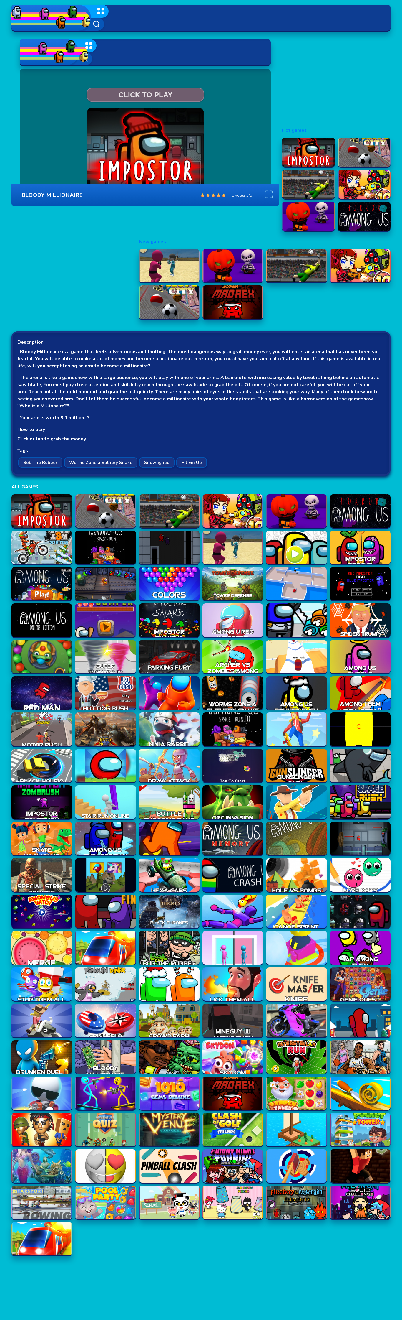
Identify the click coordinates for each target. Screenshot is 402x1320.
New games (152, 241)
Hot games (294, 130)
